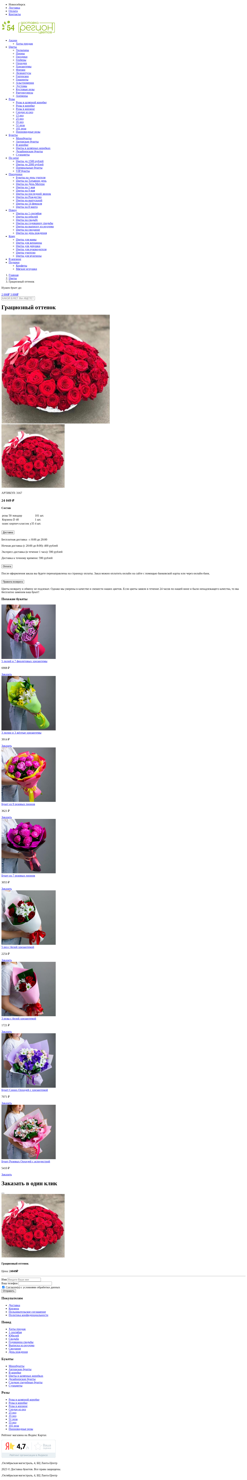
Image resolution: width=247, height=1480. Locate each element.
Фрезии (20, 69)
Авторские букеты (27, 141)
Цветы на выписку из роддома (35, 226)
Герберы (21, 59)
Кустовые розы (25, 89)
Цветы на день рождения (31, 233)
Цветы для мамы (26, 239)
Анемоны (22, 95)
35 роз (20, 122)
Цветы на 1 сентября (28, 213)
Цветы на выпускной (29, 200)
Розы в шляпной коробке (31, 102)
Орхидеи (21, 63)
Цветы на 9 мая (25, 190)
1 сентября (15, 1332)
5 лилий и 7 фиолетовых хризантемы (24, 661)
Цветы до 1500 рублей (30, 161)
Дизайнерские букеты (29, 151)
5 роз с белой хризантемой (17, 947)
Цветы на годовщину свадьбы (34, 223)
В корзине (15, 259)
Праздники (15, 174)
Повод (13, 210)
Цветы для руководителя (31, 249)
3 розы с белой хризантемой (18, 1018)
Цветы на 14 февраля (29, 203)
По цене (14, 157)
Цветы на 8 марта (27, 206)
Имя (4, 1279)
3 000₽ (14, 294)
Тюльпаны (22, 50)
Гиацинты (22, 79)
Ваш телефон (9, 1283)
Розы (12, 99)
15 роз (20, 115)
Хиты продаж (24, 43)
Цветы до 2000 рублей (30, 164)
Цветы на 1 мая (25, 187)
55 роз (12, 1422)
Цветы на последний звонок (33, 193)
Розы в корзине (25, 108)
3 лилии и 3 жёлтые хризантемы (21, 732)
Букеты (13, 135)
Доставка (14, 7)
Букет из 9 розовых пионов (18, 804)
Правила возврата (13, 581)
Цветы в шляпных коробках (33, 148)
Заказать (6, 674)
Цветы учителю (25, 252)
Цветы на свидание (28, 229)
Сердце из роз (24, 112)
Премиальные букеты (29, 167)
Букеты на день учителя (30, 177)
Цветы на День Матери (30, 184)
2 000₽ (5, 294)
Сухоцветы (23, 154)
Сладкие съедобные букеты (25, 1382)
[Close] (2, 1193)
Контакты (15, 14)
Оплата (13, 11)
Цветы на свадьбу (27, 219)
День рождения (18, 1351)
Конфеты (21, 265)
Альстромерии (25, 82)
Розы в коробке (25, 105)
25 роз (20, 118)
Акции (13, 40)
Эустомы (21, 86)
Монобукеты (24, 138)
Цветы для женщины (29, 242)
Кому (12, 236)
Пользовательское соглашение (27, 1311)
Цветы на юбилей (27, 216)
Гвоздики (21, 56)
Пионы (20, 53)
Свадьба (14, 1338)
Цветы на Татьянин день (31, 180)
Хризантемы (23, 66)
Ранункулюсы (24, 92)
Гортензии (22, 76)
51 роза (20, 125)
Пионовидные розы (28, 131)
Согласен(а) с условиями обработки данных (32, 1287)
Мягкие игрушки (26, 268)
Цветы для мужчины (29, 255)
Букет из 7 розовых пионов (18, 875)
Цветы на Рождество (29, 197)
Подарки (14, 262)
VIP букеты (23, 170)
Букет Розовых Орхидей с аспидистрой (25, 1161)
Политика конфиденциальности (28, 1315)
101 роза (21, 128)
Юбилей (14, 1335)
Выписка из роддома (21, 1345)
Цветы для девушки (28, 246)
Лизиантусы (23, 73)
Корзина (14, 1308)
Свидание (15, 1348)
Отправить (8, 1291)
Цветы (13, 46)
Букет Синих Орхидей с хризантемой (24, 1090)
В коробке (22, 144)
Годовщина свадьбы (21, 1342)
